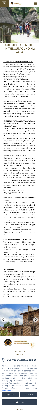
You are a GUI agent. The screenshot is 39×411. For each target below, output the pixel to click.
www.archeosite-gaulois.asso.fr (14, 76)
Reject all (10, 394)
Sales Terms (19, 410)
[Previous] (3, 319)
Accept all (29, 394)
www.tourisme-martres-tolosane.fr (15, 116)
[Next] (35, 319)
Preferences (19, 402)
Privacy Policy (7, 390)
